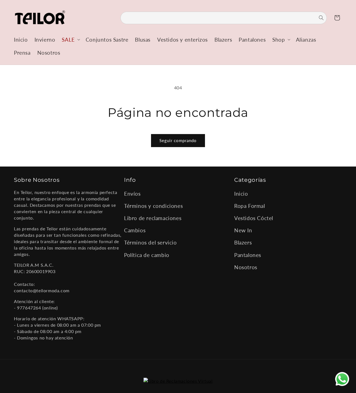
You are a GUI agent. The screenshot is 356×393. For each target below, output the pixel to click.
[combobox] (223, 18)
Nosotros (245, 267)
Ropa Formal (249, 206)
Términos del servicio (150, 243)
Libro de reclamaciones (152, 218)
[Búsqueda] (318, 18)
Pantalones (247, 255)
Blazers (243, 243)
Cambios (134, 230)
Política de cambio (146, 255)
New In (243, 230)
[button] (70, 39)
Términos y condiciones (153, 206)
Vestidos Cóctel (253, 218)
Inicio (241, 193)
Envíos (132, 193)
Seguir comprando (178, 140)
